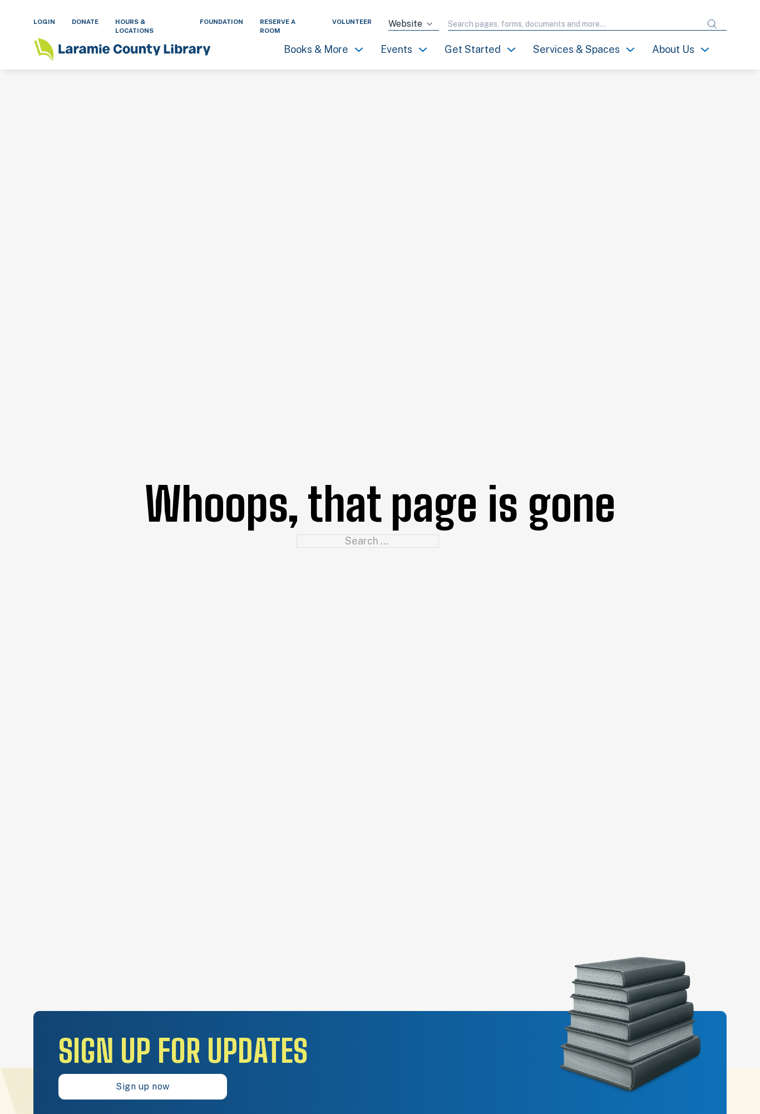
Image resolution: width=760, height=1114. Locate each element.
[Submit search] (712, 24)
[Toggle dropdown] (359, 50)
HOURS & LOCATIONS (134, 26)
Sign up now (143, 1086)
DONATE (85, 22)
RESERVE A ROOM (277, 26)
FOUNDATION (221, 22)
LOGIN (44, 22)
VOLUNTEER (352, 22)
